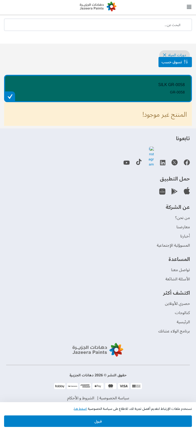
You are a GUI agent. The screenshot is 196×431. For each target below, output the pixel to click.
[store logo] (98, 7)
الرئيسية (183, 322)
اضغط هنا (80, 408)
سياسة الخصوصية (114, 398)
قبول (98, 421)
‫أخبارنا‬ (185, 236)
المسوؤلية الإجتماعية (173, 245)
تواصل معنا (180, 270)
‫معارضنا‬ (183, 227)
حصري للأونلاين (177, 303)
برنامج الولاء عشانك (174, 331)
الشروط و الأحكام (80, 398)
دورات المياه (176, 55)
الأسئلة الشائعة (177, 279)
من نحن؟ (182, 217)
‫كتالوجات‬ (182, 312)
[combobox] (98, 25)
